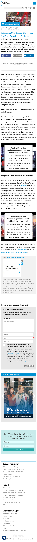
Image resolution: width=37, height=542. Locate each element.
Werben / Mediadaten (10, 514)
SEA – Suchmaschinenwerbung (13, 472)
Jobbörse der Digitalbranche (12, 500)
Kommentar (6, 318)
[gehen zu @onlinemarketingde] (29, 8)
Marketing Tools (9, 479)
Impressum (7, 523)
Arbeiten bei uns (9, 521)
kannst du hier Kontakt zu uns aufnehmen (14, 252)
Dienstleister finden (10, 497)
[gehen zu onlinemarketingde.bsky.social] (34, 8)
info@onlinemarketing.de (13, 353)
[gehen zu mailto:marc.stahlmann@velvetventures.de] (22, 261)
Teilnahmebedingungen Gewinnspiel (15, 531)
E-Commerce (8, 474)
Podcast (6, 505)
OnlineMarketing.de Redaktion (15, 257)
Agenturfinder (8, 488)
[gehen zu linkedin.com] (31, 8)
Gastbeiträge (8, 516)
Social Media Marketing (11, 467)
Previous (4, 396)
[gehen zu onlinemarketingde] (26, 8)
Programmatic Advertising (12, 476)
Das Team (7, 518)
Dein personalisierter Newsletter (14, 490)
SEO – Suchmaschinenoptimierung (14, 469)
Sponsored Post (21, 249)
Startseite (4, 27)
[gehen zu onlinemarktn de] (22, 263)
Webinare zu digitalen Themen (13, 495)
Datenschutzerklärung (23, 362)
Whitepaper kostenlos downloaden (14, 493)
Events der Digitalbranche (12, 502)
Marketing (23, 185)
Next (33, 396)
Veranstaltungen (14, 27)
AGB (5, 528)
